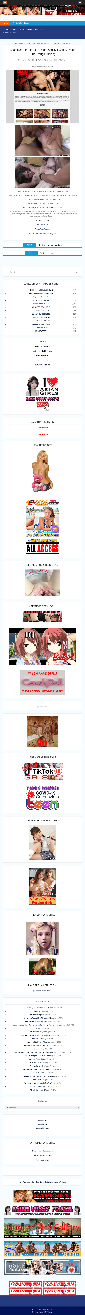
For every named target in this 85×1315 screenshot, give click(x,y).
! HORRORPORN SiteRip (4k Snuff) (41, 290)
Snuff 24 (37, 1049)
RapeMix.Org (42, 1124)
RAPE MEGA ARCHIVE (42, 365)
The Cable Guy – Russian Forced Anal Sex (37, 1008)
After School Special (37, 1015)
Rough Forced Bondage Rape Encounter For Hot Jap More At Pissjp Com (37, 1025)
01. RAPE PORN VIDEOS (40, 300)
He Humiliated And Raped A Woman (37, 1021)
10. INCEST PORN (41, 331)
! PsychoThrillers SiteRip (41, 297)
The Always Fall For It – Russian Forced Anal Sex (37, 1076)
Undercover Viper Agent (37, 1032)
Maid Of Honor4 (37, 1073)
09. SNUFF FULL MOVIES (41, 328)
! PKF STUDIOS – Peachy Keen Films (41, 293)
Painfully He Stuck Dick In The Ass (37, 1042)
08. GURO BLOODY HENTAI (41, 324)
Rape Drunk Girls (42, 224)
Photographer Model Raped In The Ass (37, 1083)
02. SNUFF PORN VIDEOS (40, 304)
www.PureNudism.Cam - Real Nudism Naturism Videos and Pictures (42, 1182)
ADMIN (40, 60)
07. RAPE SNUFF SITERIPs (56, 60)
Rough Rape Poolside (42, 229)
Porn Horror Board (42, 1160)
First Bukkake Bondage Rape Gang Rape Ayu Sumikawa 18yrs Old (37, 1052)
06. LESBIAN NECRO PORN (41, 317)
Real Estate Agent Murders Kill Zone (37, 1056)
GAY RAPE (42, 342)
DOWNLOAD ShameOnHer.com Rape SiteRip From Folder (42, 207)
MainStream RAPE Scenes (42, 351)
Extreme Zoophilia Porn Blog (42, 1155)
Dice (37, 1028)
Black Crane (21, 23)
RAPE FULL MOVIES (42, 346)
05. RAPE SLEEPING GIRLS (41, 314)
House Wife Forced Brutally (37, 1059)
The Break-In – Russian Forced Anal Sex (37, 1045)
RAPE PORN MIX (42, 360)
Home (17, 43)
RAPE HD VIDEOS (42, 356)
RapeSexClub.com (42, 1128)
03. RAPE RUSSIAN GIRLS (41, 307)
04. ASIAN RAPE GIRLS (41, 310)
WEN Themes (48, 1312)
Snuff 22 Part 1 (37, 1080)
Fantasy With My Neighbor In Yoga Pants (37, 1069)
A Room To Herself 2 (37, 1066)
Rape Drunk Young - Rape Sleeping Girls (42, 234)
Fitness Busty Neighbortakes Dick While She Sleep (37, 1035)
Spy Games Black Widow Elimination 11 (37, 1018)
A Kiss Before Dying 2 (37, 1090)
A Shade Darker (37, 1039)
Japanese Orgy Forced (37, 1086)
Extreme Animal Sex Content (42, 1151)
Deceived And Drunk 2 (37, 1062)
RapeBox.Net (42, 1120)
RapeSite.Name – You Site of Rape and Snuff (23, 30)
